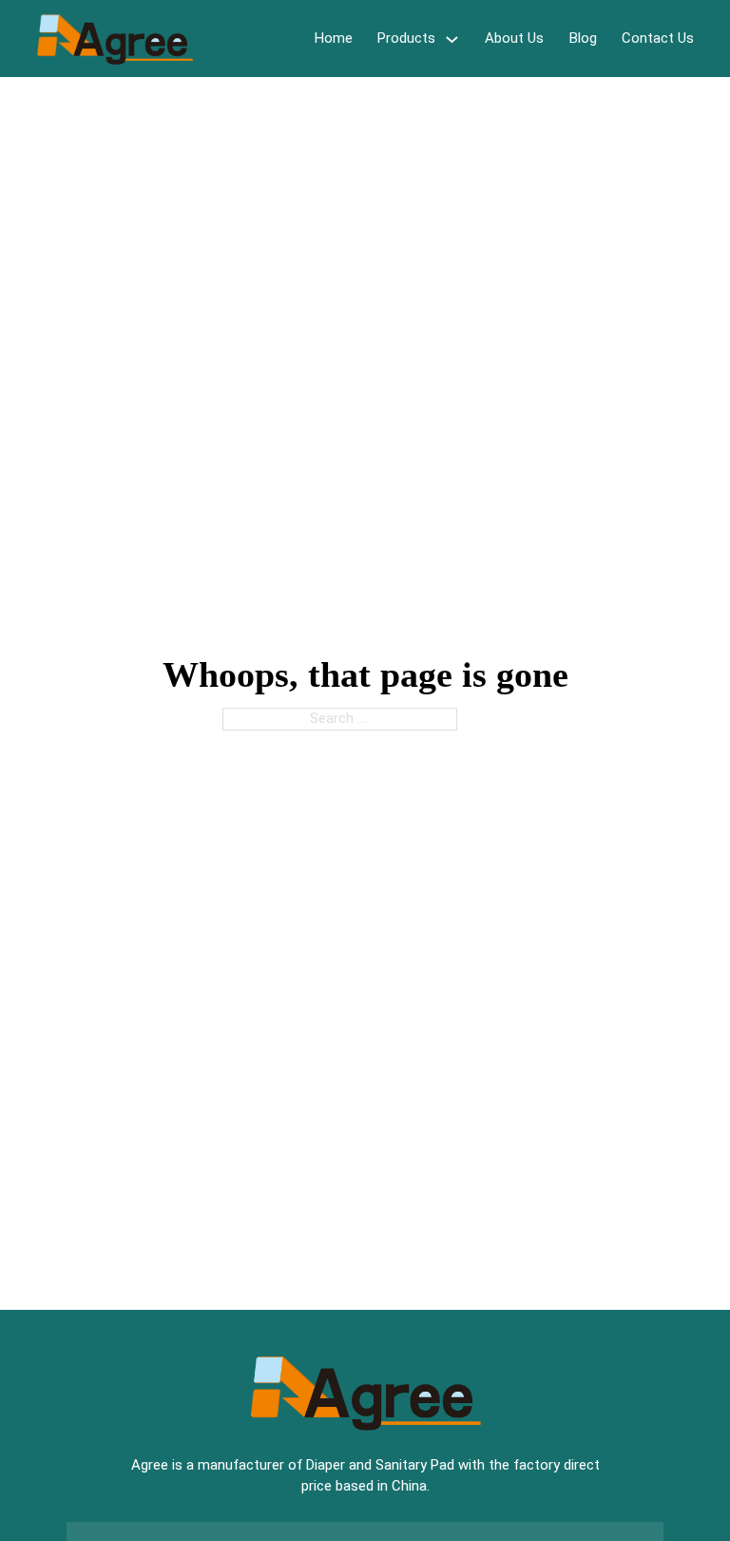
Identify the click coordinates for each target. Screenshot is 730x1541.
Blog (583, 38)
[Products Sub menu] (452, 39)
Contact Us (658, 38)
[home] (114, 39)
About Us (514, 38)
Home (334, 38)
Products (406, 38)
